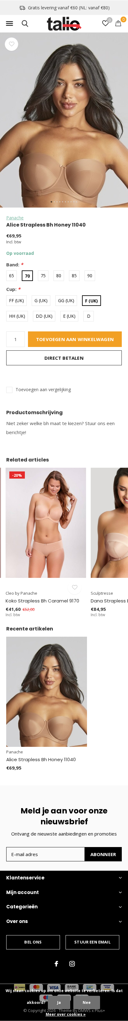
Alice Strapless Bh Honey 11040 (41, 759)
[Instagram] (72, 964)
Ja (59, 1002)
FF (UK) (16, 300)
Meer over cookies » (66, 1014)
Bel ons (33, 942)
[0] (118, 23)
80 (58, 276)
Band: (14, 265)
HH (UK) (17, 316)
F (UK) (91, 301)
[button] (9, 24)
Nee (87, 1002)
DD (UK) (44, 316)
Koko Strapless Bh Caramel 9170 (42, 600)
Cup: (13, 289)
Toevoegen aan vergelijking (43, 389)
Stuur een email (92, 942)
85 (74, 276)
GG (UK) (66, 300)
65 (11, 276)
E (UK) (69, 316)
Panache (15, 218)
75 (43, 276)
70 (27, 276)
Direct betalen (64, 358)
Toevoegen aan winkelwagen (75, 339)
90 (89, 276)
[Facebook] (56, 964)
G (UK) (41, 300)
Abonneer (103, 854)
